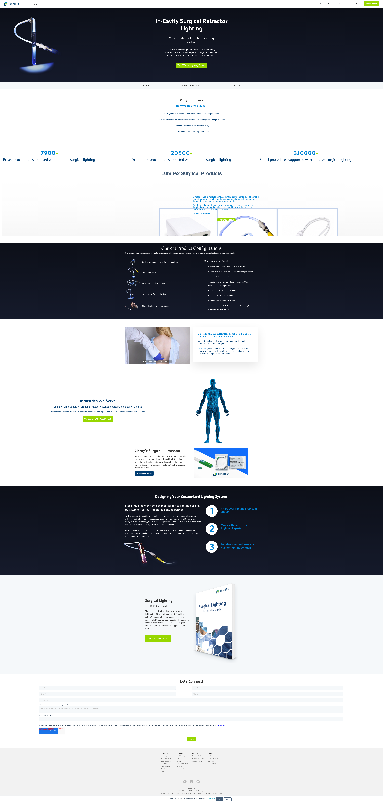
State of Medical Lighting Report (166, 759)
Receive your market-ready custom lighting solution (237, 546)
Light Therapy (181, 755)
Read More (211, 799)
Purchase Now (144, 473)
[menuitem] (296, 3)
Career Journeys (197, 761)
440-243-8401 (212, 763)
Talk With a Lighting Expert (191, 65)
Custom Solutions (182, 769)
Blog (162, 771)
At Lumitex (202, 348)
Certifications (165, 769)
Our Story (164, 755)
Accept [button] (219, 799)
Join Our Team (212, 761)
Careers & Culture (197, 755)
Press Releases (165, 766)
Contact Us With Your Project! (97, 419)
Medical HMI (180, 761)
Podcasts (164, 763)
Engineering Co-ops (198, 758)
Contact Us (211, 755)
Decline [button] (228, 799)
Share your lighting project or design (239, 510)
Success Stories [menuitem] (308, 3)
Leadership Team (213, 758)
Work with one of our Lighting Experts (234, 526)
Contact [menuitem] (358, 3)
